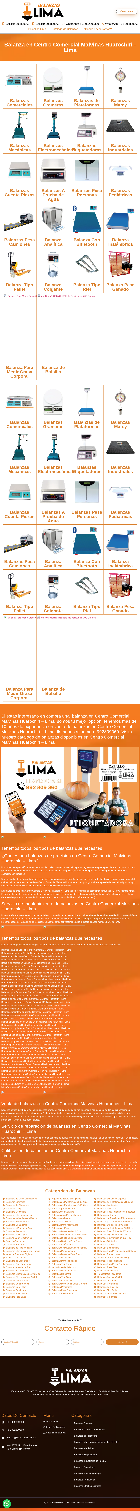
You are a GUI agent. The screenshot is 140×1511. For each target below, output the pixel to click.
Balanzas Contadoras (84, 1467)
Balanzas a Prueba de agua (87, 1473)
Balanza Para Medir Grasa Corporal (19, 372)
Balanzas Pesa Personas (87, 192)
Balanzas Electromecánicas (56, 147)
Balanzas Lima (37, 29)
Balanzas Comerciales (20, 102)
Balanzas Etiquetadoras (87, 147)
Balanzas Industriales (120, 147)
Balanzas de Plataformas (87, 102)
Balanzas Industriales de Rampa (90, 1461)
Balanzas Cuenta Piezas (20, 192)
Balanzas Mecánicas (19, 147)
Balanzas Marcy (120, 102)
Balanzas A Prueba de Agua (53, 195)
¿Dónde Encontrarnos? (98, 29)
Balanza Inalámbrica (120, 242)
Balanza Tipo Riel (86, 287)
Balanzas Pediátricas (120, 192)
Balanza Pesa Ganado (120, 287)
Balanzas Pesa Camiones (19, 242)
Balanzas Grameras (53, 102)
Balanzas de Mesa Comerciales (89, 1429)
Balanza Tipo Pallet (19, 287)
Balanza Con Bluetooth (87, 242)
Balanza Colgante (53, 287)
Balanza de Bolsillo (53, 369)
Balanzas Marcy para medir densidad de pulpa (96, 1442)
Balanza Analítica (53, 242)
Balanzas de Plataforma (85, 1436)
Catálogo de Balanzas (65, 29)
